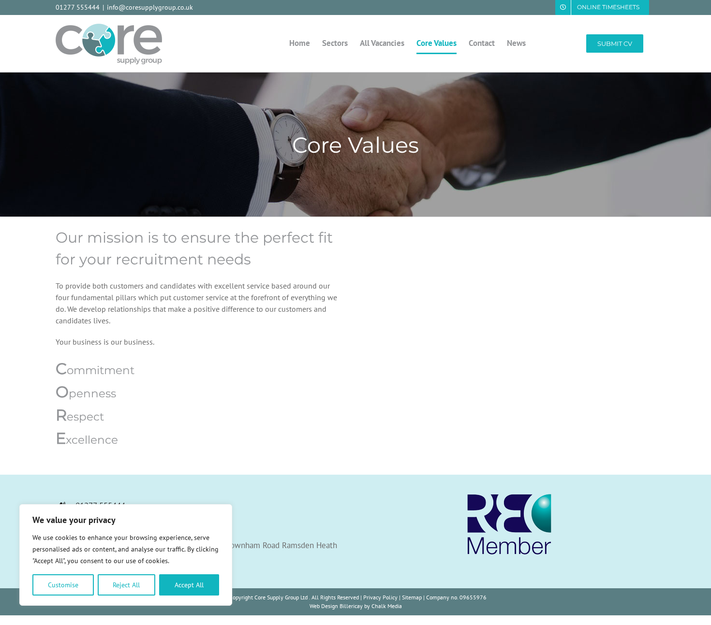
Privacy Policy (380, 597)
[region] (125, 555)
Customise (63, 585)
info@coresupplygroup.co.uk (150, 7)
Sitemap (412, 597)
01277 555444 (78, 7)
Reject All (126, 585)
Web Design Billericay (336, 606)
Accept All (189, 585)
